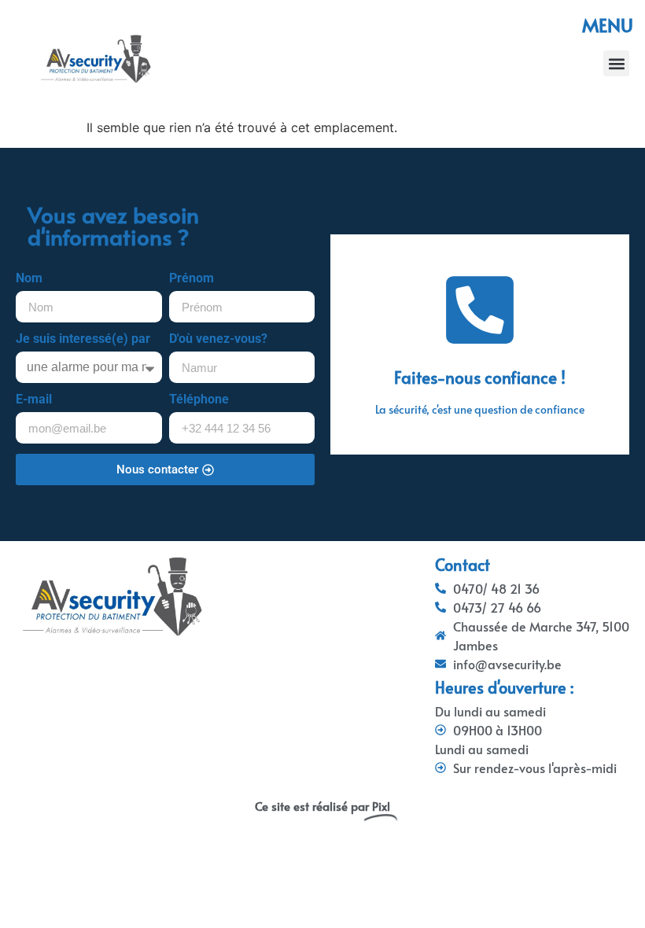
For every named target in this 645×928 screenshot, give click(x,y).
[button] (616, 63)
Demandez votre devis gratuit (480, 384)
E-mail (34, 400)
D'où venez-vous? (218, 339)
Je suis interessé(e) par (83, 339)
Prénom (191, 278)
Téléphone (199, 400)
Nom (29, 278)
